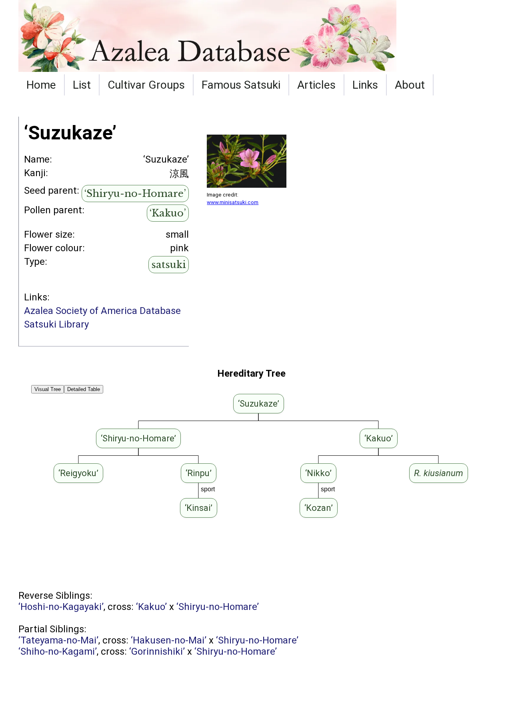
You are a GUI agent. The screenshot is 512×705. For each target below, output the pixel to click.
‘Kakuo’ (168, 213)
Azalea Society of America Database (102, 310)
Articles (316, 84)
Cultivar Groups (146, 84)
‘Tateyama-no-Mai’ (58, 640)
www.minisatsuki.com (232, 202)
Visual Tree (47, 389)
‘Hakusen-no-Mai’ (168, 640)
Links (365, 84)
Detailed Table (83, 389)
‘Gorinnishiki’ (157, 651)
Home (41, 84)
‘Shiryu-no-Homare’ (135, 193)
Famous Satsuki (241, 84)
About (410, 84)
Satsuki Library (56, 324)
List (82, 84)
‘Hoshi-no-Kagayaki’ (61, 606)
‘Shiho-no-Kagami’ (57, 651)
